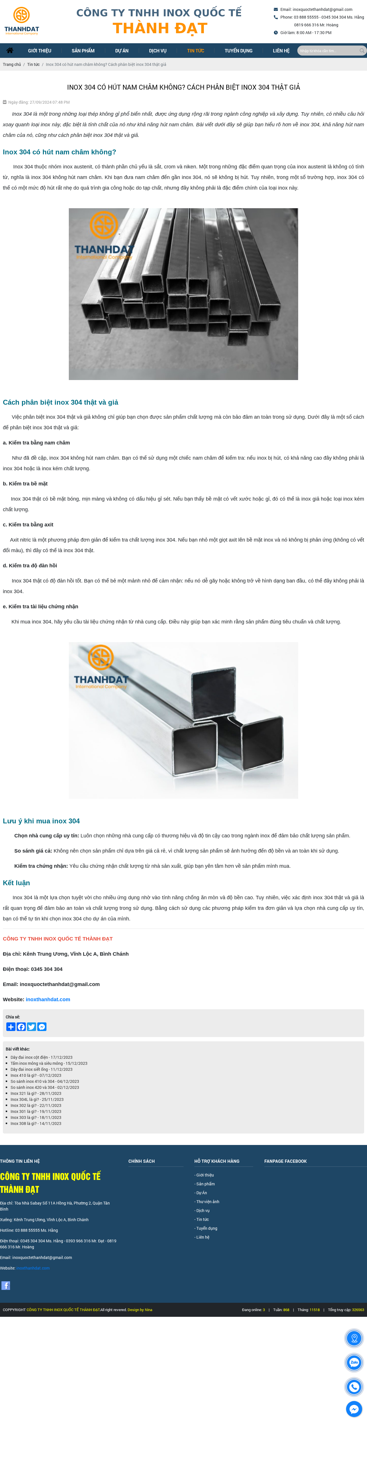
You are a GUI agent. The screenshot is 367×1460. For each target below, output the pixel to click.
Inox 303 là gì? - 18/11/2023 (36, 1117)
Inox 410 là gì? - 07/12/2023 (36, 1075)
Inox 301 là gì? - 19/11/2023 (36, 1111)
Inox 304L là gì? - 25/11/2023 (37, 1099)
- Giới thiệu (204, 1175)
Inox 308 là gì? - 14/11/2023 (36, 1123)
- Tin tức (201, 1219)
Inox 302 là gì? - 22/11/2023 (36, 1105)
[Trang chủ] (9, 51)
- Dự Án (200, 1192)
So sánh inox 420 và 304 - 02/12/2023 (45, 1087)
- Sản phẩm (204, 1184)
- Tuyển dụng (205, 1228)
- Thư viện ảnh (206, 1201)
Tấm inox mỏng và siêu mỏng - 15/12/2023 (49, 1063)
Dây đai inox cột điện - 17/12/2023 (42, 1057)
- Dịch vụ (202, 1210)
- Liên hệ (201, 1237)
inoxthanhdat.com (48, 999)
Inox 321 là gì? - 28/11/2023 (36, 1093)
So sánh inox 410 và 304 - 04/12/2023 (45, 1081)
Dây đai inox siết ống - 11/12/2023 (42, 1069)
